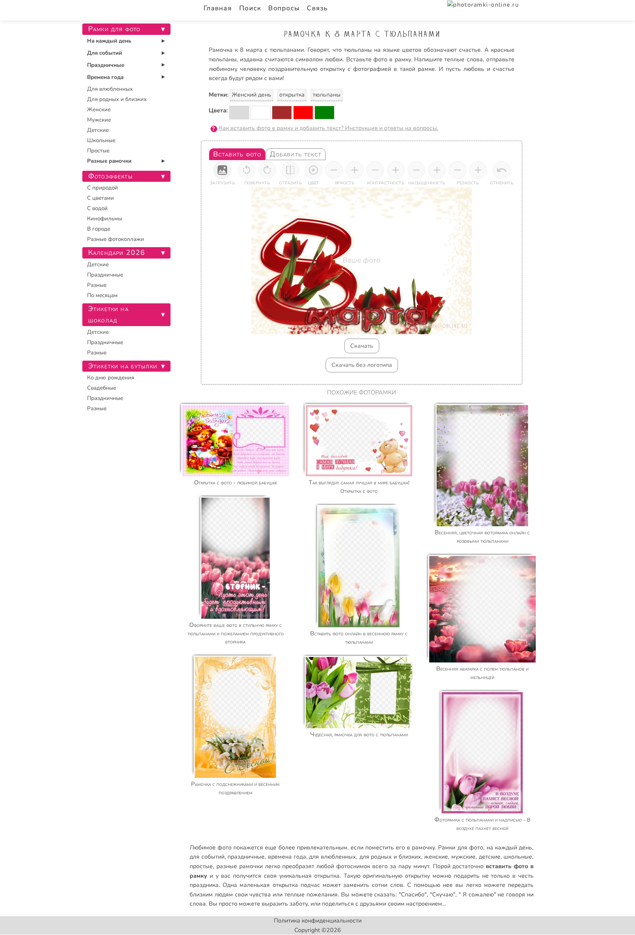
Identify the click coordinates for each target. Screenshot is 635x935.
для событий (207, 857)
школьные (517, 857)
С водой (97, 208)
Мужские (99, 119)
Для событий (104, 53)
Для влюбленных (110, 89)
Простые (98, 150)
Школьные (101, 140)
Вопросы (283, 8)
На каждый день (109, 40)
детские (490, 857)
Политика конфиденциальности (318, 921)
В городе (98, 228)
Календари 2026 (116, 252)
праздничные (246, 857)
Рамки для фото (460, 848)
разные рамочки (239, 866)
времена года (287, 857)
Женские (99, 109)
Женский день (251, 95)
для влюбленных (332, 857)
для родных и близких (390, 857)
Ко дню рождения (110, 377)
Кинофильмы (104, 218)
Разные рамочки (109, 161)
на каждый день (509, 848)
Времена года (105, 77)
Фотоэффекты (110, 176)
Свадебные (101, 387)
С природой (102, 187)
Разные (97, 285)
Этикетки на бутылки (122, 366)
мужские (463, 857)
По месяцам (102, 295)
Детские (98, 130)
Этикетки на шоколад (108, 314)
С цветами (100, 198)
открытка (292, 95)
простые (201, 866)
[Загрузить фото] (222, 170)
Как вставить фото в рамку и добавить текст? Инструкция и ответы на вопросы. (328, 128)
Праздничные (105, 65)
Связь (317, 8)
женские (436, 857)
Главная (218, 8)
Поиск (250, 8)
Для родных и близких (117, 99)
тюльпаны (327, 95)
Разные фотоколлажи (115, 239)
